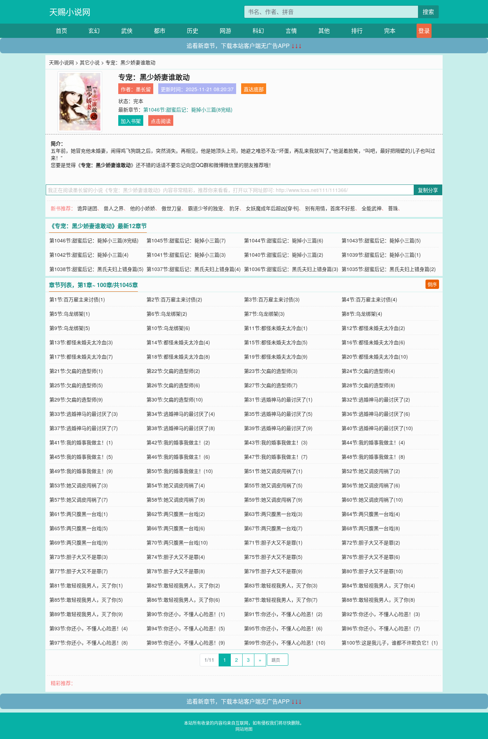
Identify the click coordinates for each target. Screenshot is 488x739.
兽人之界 (114, 208)
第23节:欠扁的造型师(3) (271, 370)
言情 (291, 30)
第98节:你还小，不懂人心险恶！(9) (185, 642)
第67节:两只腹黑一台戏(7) (273, 528)
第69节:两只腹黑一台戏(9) (78, 542)
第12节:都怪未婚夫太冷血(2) (373, 327)
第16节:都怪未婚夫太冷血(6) (373, 342)
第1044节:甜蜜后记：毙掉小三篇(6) (283, 240)
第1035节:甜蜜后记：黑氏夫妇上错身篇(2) (389, 268)
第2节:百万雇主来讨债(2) (174, 299)
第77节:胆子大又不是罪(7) (78, 571)
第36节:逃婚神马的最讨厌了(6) (376, 413)
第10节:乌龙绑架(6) (168, 327)
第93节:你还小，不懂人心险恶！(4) (88, 628)
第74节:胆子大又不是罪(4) (175, 556)
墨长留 (143, 89)
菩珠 (393, 208)
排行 (357, 30)
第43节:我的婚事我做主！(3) (276, 442)
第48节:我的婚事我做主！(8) (373, 456)
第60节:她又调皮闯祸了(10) (372, 499)
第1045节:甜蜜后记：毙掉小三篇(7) (186, 240)
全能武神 (372, 208)
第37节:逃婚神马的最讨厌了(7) (83, 428)
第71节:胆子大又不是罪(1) (273, 542)
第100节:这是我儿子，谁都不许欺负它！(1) (390, 642)
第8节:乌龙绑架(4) (362, 313)
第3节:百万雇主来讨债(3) (272, 299)
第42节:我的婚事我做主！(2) (178, 442)
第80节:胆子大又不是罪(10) (372, 571)
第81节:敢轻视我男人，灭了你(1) (86, 585)
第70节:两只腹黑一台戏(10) (177, 542)
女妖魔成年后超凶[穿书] (272, 208)
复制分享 (428, 189)
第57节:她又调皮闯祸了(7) (78, 499)
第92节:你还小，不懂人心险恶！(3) (381, 613)
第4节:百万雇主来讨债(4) (369, 299)
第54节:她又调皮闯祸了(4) (175, 485)
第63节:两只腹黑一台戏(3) (273, 513)
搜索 (428, 12)
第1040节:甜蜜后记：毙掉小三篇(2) (283, 254)
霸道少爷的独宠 (205, 208)
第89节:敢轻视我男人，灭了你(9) (86, 613)
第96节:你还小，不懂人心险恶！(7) (381, 628)
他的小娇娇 (142, 208)
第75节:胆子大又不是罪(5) (273, 556)
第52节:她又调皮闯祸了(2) (371, 470)
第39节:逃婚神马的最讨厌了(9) (278, 428)
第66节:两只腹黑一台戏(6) (175, 528)
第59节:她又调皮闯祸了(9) (273, 499)
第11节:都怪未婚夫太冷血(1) (276, 327)
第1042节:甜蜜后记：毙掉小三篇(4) (89, 254)
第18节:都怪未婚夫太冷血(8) (178, 356)
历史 (192, 30)
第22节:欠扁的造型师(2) (173, 370)
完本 (389, 30)
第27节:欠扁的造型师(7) (271, 385)
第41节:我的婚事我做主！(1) (81, 442)
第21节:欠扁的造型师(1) (76, 370)
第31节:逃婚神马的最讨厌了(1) (278, 399)
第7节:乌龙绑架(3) (264, 313)
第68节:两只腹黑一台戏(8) (371, 528)
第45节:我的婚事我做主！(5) (81, 456)
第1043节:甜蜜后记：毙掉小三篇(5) (381, 240)
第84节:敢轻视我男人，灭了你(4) (378, 585)
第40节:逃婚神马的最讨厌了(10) (377, 428)
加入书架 (131, 120)
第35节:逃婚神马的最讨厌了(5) (278, 413)
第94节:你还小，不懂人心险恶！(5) (185, 628)
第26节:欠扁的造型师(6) (173, 385)
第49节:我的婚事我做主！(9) (81, 470)
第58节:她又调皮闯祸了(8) (175, 499)
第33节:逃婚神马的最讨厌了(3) (83, 413)
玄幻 (94, 30)
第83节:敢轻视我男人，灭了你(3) (281, 585)
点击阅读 (161, 120)
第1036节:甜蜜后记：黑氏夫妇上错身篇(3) (291, 268)
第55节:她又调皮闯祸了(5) (273, 485)
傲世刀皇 (171, 208)
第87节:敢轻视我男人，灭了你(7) (281, 599)
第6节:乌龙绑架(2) (166, 313)
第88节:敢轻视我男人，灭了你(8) (378, 599)
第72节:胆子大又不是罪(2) (371, 542)
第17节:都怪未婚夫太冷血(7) (81, 356)
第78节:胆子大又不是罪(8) (175, 571)
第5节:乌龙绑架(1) (69, 313)
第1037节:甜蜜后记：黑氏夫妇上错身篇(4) (193, 268)
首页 (61, 30)
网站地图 (244, 729)
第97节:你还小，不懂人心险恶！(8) (88, 642)
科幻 (258, 30)
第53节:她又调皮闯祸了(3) (78, 485)
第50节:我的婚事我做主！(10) (179, 470)
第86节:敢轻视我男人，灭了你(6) (183, 599)
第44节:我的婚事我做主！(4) (373, 442)
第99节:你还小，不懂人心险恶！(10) (284, 642)
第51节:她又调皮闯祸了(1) (273, 470)
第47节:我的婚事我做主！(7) (276, 456)
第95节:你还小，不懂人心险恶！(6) (283, 628)
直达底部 (254, 89)
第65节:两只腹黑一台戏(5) (78, 528)
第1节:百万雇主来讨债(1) (77, 299)
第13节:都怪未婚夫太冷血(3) (81, 342)
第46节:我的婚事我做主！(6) (178, 456)
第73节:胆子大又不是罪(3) (78, 556)
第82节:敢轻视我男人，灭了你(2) (183, 585)
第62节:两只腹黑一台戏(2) (175, 513)
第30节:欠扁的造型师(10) (174, 399)
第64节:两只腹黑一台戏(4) (371, 513)
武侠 (127, 30)
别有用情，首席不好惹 (330, 208)
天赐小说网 (69, 12)
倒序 (432, 284)
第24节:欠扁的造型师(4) (368, 370)
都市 (159, 30)
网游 (225, 30)
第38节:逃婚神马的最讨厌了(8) (180, 428)
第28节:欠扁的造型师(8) (368, 385)
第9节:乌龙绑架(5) (69, 327)
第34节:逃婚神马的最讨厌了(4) (180, 413)
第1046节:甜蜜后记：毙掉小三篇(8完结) (188, 109)
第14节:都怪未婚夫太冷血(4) (178, 342)
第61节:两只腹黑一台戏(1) (78, 513)
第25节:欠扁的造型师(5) (76, 385)
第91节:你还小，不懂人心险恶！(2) (283, 613)
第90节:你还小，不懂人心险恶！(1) (185, 613)
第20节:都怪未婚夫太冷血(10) (375, 356)
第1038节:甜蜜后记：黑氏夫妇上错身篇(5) (96, 268)
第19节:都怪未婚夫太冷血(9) (276, 356)
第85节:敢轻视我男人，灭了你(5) (86, 599)
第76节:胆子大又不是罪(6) (371, 556)
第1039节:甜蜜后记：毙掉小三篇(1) (381, 254)
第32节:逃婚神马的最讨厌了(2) (376, 399)
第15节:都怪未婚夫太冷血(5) (276, 342)
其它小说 (90, 62)
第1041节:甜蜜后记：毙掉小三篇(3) (186, 254)
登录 (424, 30)
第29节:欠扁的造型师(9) (76, 399)
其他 (324, 30)
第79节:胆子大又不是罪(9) (273, 571)
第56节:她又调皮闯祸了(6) (371, 485)
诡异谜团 (87, 208)
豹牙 (234, 208)
